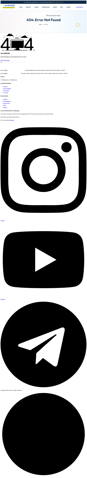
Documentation (7, 101)
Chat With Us (79, 7)
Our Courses (6, 90)
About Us (28, 7)
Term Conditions (7, 88)
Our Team (5, 92)
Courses (36, 7)
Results (55, 7)
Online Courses (46, 7)
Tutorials (5, 99)
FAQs (4, 105)
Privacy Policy (6, 103)
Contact (68, 7)
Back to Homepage (5, 60)
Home (20, 7)
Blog (61, 7)
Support (5, 107)
